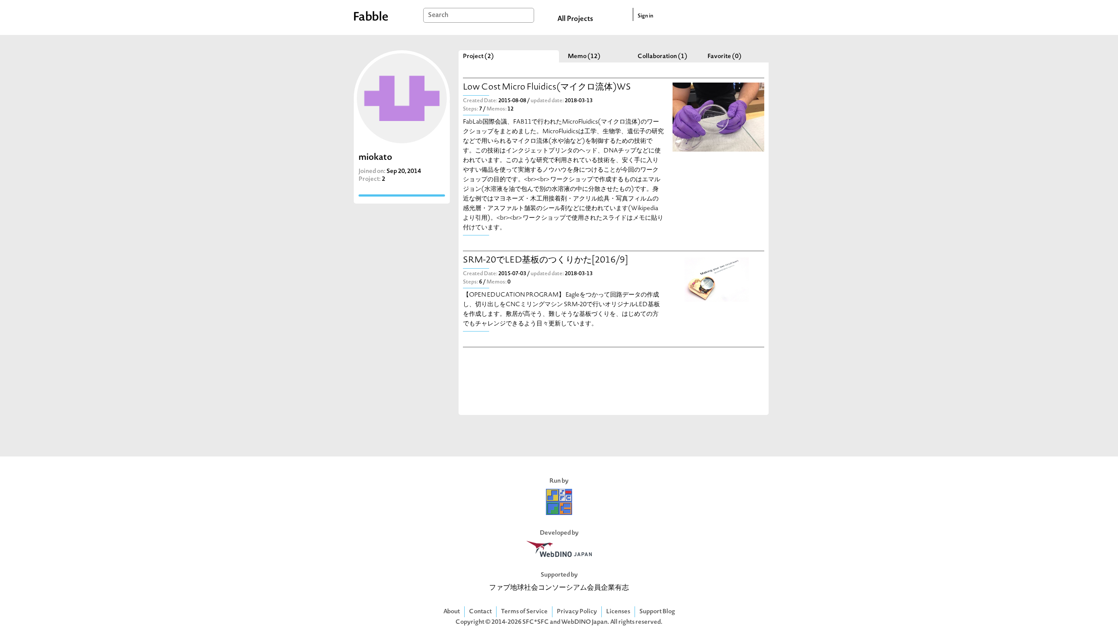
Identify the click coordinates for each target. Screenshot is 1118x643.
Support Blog (657, 611)
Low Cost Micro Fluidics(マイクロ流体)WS (547, 87)
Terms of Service (524, 611)
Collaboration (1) (662, 56)
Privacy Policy (577, 611)
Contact (480, 611)
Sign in (645, 16)
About (451, 611)
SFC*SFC (535, 622)
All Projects (575, 19)
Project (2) (478, 56)
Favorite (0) (724, 56)
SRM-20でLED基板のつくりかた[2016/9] (545, 260)
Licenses (618, 611)
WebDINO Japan (584, 622)
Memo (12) (584, 56)
